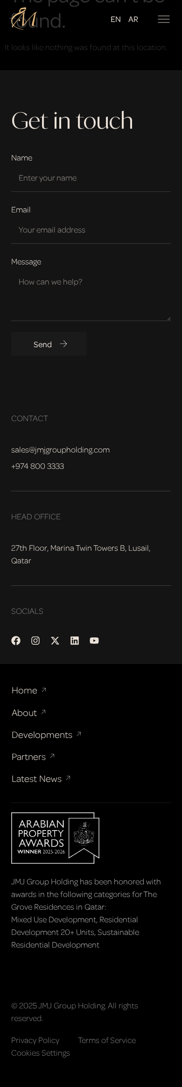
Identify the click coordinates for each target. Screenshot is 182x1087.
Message (26, 261)
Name (21, 157)
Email (21, 209)
